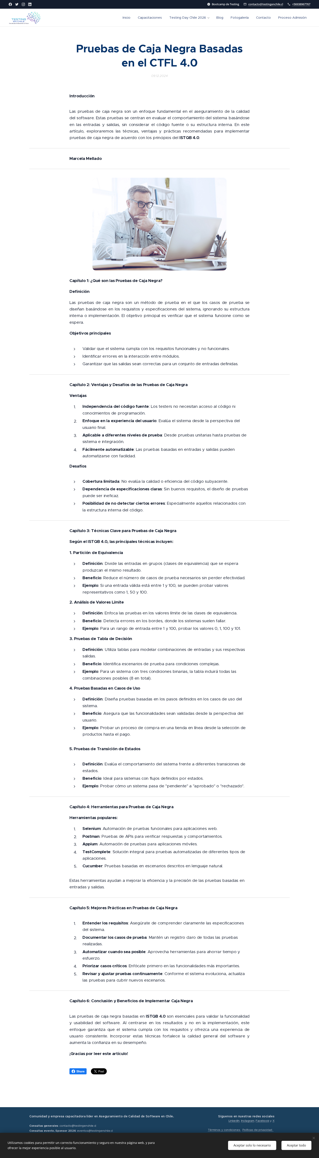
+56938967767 (301, 4)
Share (80, 1071)
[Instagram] (23, 4)
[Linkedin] (30, 4)
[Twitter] (17, 4)
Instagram (247, 1121)
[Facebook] (10, 4)
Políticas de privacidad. (258, 1130)
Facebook (262, 1121)
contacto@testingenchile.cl (265, 4)
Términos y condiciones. (224, 1130)
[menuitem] (126, 17)
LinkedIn (234, 1121)
